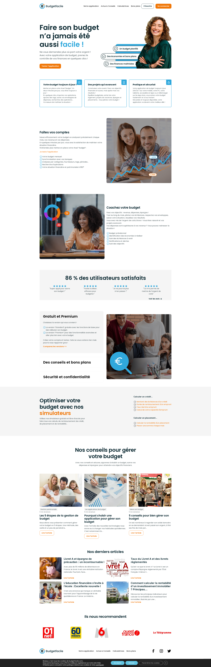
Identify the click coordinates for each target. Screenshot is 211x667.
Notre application (91, 6)
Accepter (117, 663)
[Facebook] (153, 651)
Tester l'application (50, 66)
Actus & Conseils (108, 6)
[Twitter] (169, 651)
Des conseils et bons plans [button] (67, 362)
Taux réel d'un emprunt (146, 407)
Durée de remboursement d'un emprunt (153, 404)
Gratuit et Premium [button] (60, 316)
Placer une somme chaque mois (150, 425)
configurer (100, 665)
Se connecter (163, 6)
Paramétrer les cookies (151, 663)
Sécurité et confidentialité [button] (66, 376)
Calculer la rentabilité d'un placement (152, 423)
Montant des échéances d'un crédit (151, 401)
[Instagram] (161, 651)
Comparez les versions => (55, 346)
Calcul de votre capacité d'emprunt (152, 410)
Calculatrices (123, 6)
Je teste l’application (49, 152)
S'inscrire (148, 6)
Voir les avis (154, 299)
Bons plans (135, 6)
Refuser (132, 663)
